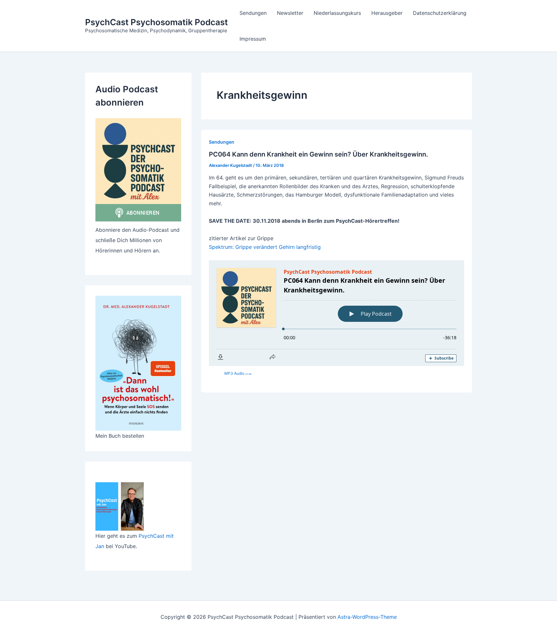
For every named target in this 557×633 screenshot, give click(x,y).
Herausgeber (387, 13)
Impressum (252, 39)
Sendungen (253, 13)
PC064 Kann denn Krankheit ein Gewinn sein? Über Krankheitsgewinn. (318, 154)
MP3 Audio (237, 373)
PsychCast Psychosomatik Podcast (156, 22)
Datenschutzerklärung (439, 13)
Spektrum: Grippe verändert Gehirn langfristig (265, 247)
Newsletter (290, 13)
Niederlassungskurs (337, 13)
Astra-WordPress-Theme (367, 617)
